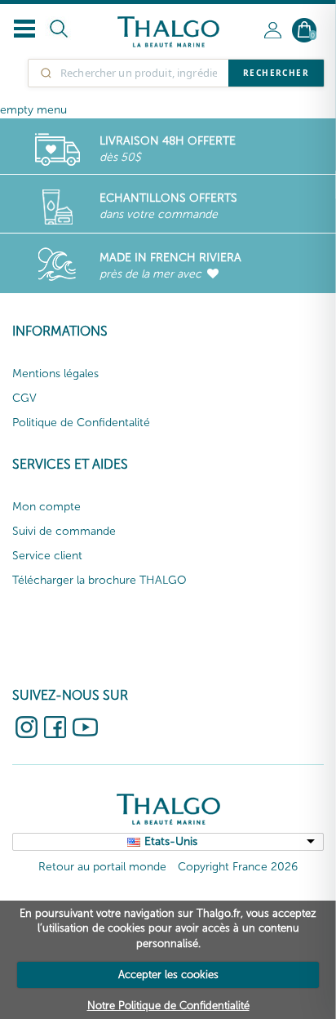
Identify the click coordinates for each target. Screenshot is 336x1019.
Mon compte (46, 507)
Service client (47, 556)
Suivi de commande (64, 531)
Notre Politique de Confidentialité (168, 1005)
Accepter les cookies (168, 974)
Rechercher (276, 72)
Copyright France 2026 (238, 867)
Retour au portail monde (102, 867)
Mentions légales (55, 373)
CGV (24, 398)
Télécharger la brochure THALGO (99, 580)
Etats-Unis (170, 841)
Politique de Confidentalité (81, 422)
